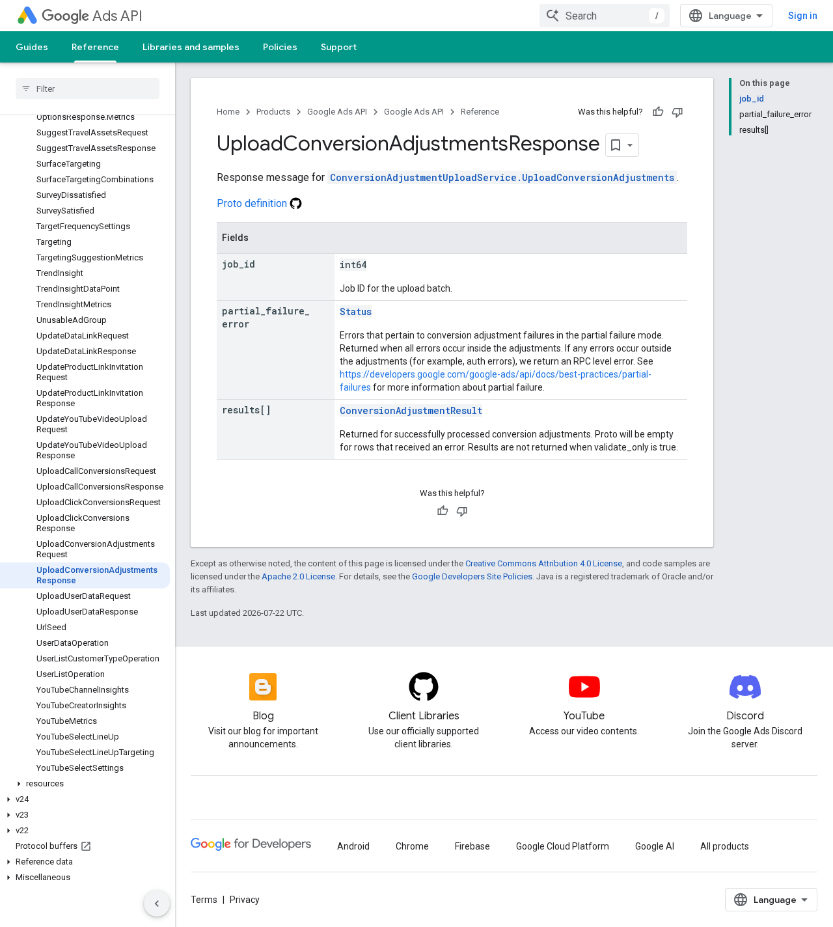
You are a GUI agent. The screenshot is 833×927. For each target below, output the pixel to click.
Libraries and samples (191, 47)
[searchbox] (87, 88)
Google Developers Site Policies (472, 576)
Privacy (245, 899)
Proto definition (253, 203)
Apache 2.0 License (298, 576)
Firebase (472, 846)
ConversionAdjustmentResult (411, 410)
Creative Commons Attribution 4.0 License (543, 563)
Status (356, 311)
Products (273, 112)
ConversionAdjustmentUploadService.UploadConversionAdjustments (502, 177)
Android (353, 846)
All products (724, 846)
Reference (95, 47)
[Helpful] (658, 112)
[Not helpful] (677, 112)
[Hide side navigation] (157, 904)
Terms (204, 899)
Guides (32, 47)
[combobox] (604, 15)
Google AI (654, 846)
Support (339, 47)
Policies (280, 47)
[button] (85, 784)
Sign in (802, 15)
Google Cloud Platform (562, 846)
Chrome (412, 846)
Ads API (117, 16)
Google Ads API (337, 112)
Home (228, 112)
